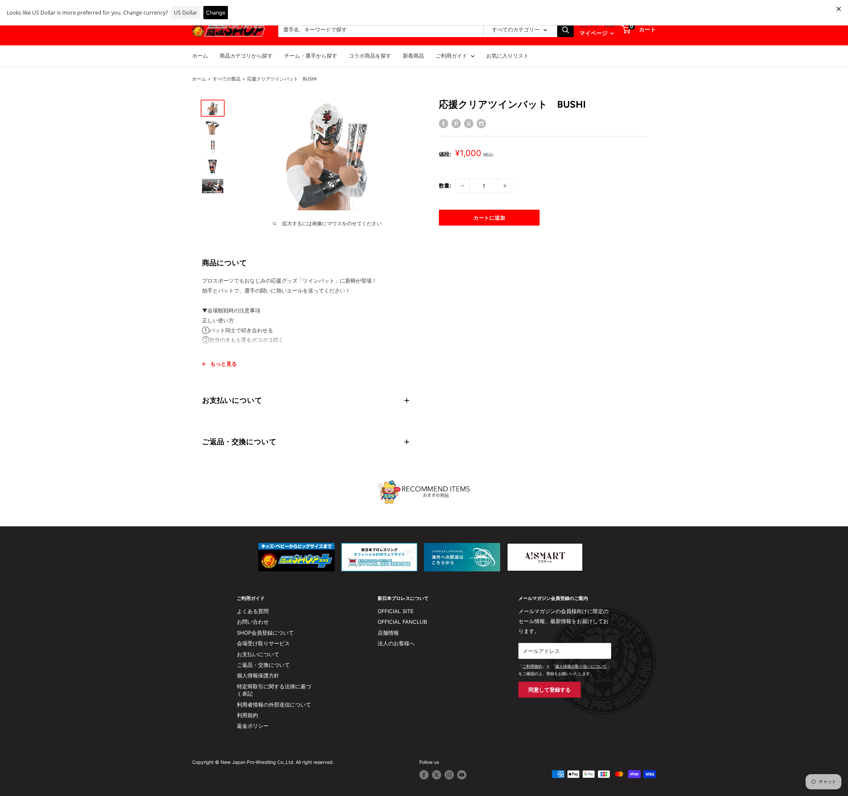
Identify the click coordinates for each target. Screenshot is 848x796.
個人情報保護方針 (258, 675)
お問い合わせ (253, 621)
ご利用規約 (532, 666)
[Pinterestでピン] (456, 123)
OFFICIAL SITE (396, 611)
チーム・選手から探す (310, 55)
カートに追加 (489, 217)
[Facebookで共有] (443, 123)
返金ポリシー (253, 725)
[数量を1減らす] (462, 186)
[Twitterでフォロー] (436, 774)
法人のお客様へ (396, 643)
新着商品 (413, 55)
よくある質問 (253, 611)
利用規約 (247, 715)
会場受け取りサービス (263, 643)
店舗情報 (388, 632)
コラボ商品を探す (370, 55)
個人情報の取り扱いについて (581, 666)
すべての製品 (226, 78)
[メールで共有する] (481, 123)
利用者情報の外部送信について (274, 704)
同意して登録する (549, 689)
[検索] (565, 30)
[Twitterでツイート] (468, 123)
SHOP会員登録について (265, 632)
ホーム (200, 55)
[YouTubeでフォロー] (461, 774)
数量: (445, 185)
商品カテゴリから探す (246, 55)
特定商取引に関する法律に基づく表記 (274, 690)
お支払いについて (258, 654)
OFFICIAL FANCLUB (402, 621)
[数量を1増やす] (505, 186)
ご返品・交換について (263, 665)
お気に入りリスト (507, 55)
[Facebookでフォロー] (424, 774)
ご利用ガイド (451, 55)
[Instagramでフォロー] (449, 774)
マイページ (594, 33)
